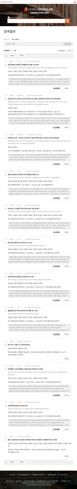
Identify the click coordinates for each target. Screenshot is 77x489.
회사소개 (12, 475)
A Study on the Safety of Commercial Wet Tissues (26, 246)
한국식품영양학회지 (14, 185)
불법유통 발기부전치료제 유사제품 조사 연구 (23, 311)
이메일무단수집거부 (38, 475)
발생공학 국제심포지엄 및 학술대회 (19, 450)
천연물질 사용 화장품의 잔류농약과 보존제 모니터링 (25, 369)
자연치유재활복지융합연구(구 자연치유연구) (22, 112)
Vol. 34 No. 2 (26, 185)
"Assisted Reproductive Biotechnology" (45, 450)
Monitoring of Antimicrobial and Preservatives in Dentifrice (30, 280)
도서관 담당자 (63, 475)
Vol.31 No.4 (30, 287)
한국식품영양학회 (47, 185)
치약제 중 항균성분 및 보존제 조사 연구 (21, 277)
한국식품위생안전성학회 (53, 75)
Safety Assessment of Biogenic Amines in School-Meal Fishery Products (34, 211)
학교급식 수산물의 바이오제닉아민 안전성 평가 (24, 209)
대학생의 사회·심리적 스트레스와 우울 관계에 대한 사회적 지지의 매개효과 (33, 138)
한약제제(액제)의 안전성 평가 (18, 406)
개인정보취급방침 (23, 475)
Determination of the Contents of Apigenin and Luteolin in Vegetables (34, 177)
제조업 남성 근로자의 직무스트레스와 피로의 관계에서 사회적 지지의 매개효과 (34, 99)
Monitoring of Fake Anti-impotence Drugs (23, 314)
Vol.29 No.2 (30, 321)
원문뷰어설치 (52, 475)
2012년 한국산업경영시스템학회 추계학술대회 (45, 352)
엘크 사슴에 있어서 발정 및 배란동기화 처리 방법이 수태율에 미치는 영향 (32, 440)
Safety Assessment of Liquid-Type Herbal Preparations (28, 409)
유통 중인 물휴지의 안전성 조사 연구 (20, 243)
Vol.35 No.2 (30, 219)
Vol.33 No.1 (30, 253)
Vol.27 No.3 (30, 382)
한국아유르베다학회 (58, 151)
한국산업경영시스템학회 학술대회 (18, 352)
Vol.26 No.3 (30, 416)
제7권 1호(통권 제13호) (45, 112)
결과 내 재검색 (15, 18)
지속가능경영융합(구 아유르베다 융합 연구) (21, 151)
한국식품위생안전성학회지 (16, 75)
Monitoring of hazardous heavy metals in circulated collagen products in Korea (37, 68)
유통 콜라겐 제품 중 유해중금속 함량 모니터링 (23, 65)
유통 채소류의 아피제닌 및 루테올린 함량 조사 (23, 175)
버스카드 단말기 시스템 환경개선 (19, 345)
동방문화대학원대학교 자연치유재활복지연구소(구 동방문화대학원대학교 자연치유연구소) (36, 114)
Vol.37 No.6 (30, 75)
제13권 (39, 151)
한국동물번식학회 (13, 452)
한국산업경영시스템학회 (15, 355)
